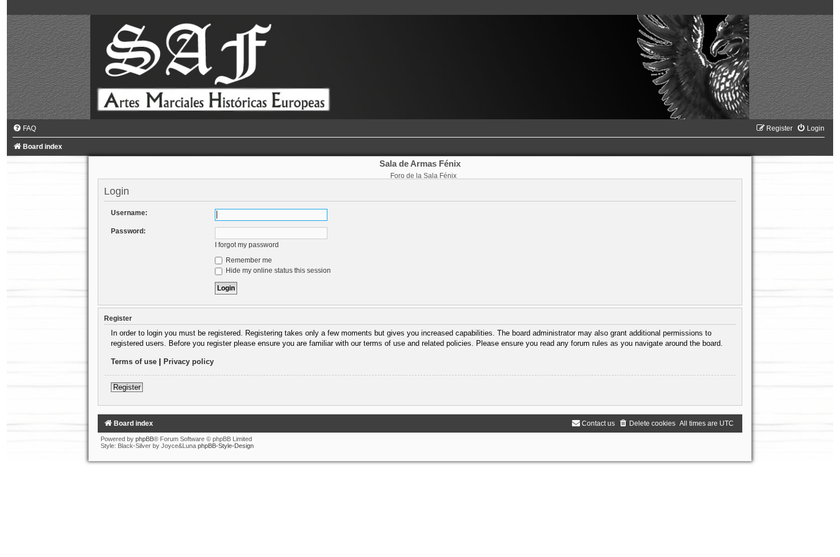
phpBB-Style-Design (226, 445)
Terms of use (134, 361)
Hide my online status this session (277, 271)
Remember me (248, 260)
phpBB (144, 438)
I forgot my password (247, 245)
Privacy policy (188, 361)
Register (127, 387)
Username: (129, 213)
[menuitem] (24, 128)
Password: (128, 231)
